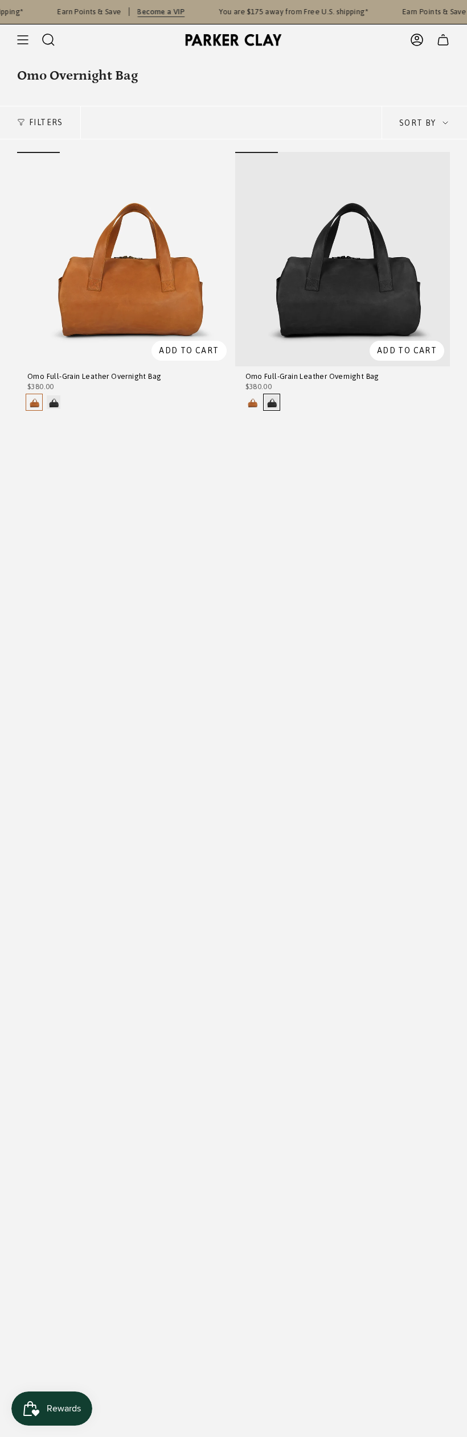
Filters (46, 122)
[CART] (443, 40)
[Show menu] (22, 40)
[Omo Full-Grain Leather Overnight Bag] (124, 259)
